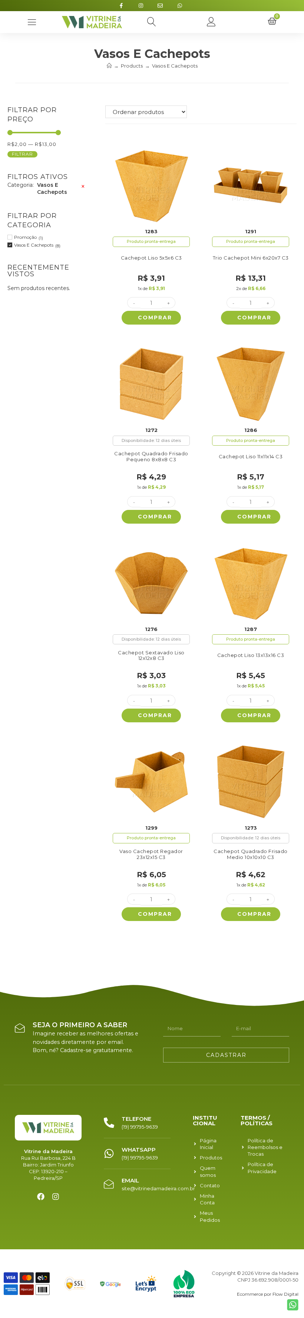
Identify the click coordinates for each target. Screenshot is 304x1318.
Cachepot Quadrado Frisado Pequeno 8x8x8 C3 (151, 456)
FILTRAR (22, 154)
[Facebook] (40, 1196)
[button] (152, 21)
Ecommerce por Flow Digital (267, 1294)
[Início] (109, 66)
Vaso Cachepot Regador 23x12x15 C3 (151, 854)
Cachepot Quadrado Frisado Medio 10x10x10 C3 (251, 854)
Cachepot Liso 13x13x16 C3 (250, 655)
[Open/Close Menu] (32, 22)
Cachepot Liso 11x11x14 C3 (251, 456)
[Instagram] (55, 1196)
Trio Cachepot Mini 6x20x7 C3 (251, 258)
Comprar (155, 317)
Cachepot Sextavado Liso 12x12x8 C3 (151, 655)
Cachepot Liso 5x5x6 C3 (151, 258)
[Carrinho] (272, 22)
